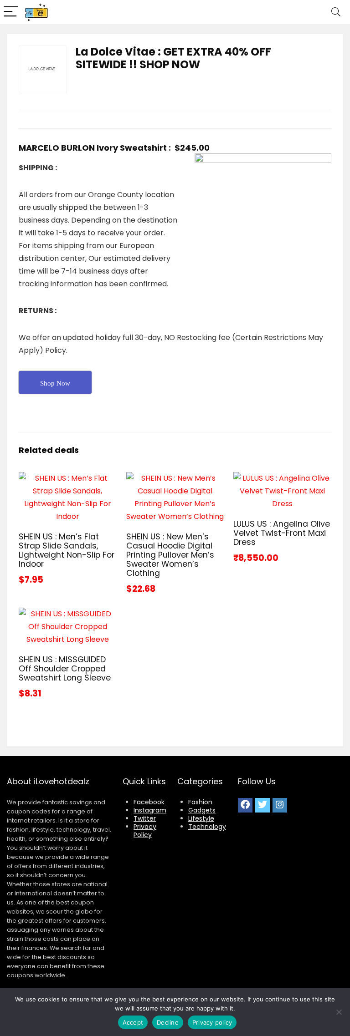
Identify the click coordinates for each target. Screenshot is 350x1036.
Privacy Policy (145, 830)
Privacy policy (212, 1022)
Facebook (149, 802)
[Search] (336, 12)
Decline (168, 1022)
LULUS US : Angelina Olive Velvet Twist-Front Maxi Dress (281, 533)
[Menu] (11, 12)
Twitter (145, 818)
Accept (133, 1022)
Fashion (200, 802)
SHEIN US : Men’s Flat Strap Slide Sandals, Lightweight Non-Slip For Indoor (66, 550)
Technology (207, 826)
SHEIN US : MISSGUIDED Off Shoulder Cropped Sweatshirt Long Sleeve (65, 668)
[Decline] (338, 1011)
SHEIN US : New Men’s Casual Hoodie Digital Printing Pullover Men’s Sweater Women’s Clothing (170, 555)
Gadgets (202, 810)
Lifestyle (201, 818)
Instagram (150, 810)
